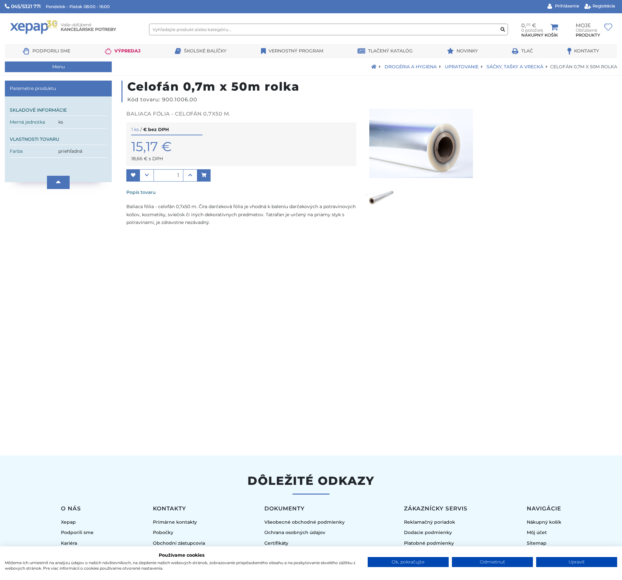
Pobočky (163, 532)
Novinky (467, 51)
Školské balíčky (205, 51)
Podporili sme (51, 51)
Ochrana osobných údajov (294, 532)
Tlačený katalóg (390, 51)
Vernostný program (296, 51)
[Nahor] (58, 182)
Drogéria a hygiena (411, 67)
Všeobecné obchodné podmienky (304, 522)
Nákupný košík (544, 522)
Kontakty (586, 51)
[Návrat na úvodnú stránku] (373, 67)
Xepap (68, 522)
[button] (133, 175)
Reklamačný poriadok (429, 522)
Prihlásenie (566, 5)
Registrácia (603, 5)
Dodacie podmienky (428, 532)
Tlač (527, 51)
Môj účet (537, 532)
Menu (58, 67)
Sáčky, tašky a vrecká (515, 67)
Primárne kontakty (175, 522)
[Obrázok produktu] (421, 176)
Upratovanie (461, 67)
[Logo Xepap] (74, 41)
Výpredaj (127, 51)
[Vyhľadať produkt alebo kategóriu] (503, 29)
